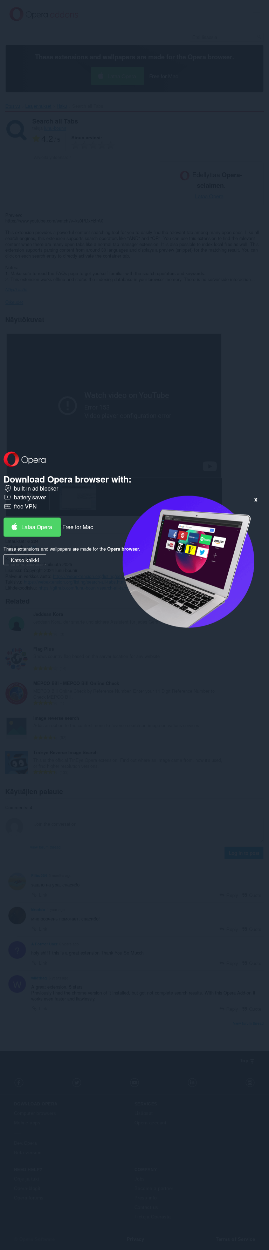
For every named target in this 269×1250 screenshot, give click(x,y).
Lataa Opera (36, 527)
